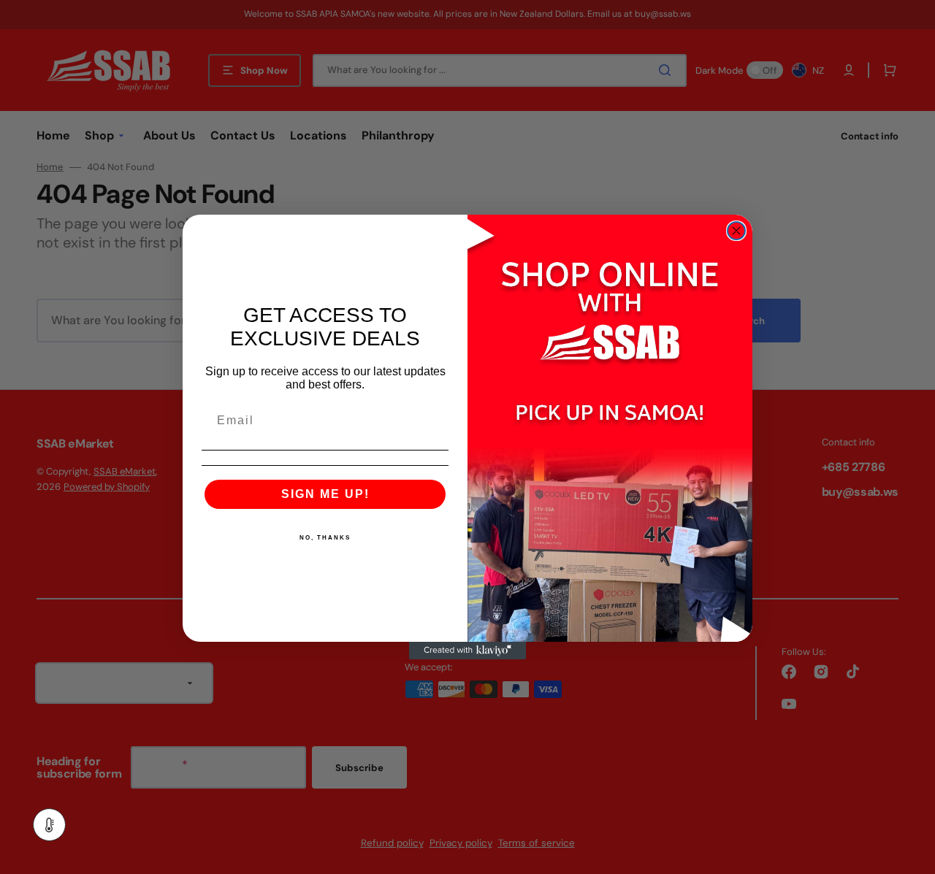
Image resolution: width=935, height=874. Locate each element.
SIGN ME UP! (325, 494)
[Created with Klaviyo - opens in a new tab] (467, 650)
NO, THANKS (325, 537)
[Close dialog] (736, 230)
